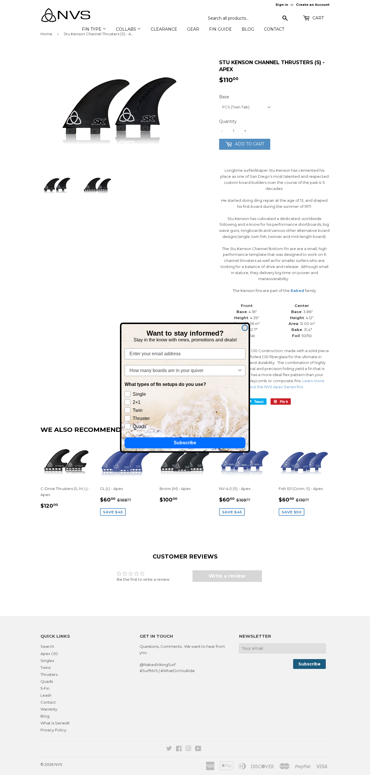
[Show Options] (240, 370)
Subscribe (185, 442)
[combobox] (183, 370)
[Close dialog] (245, 328)
